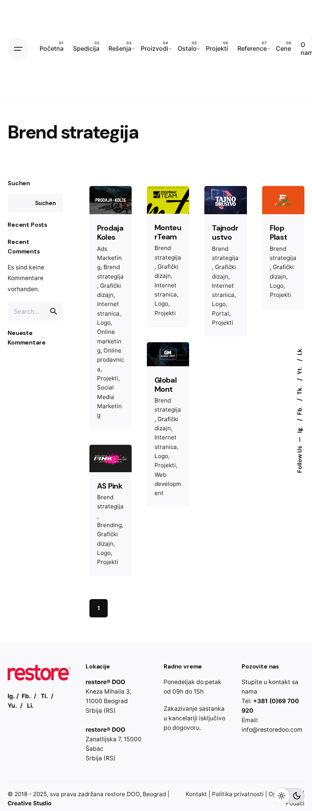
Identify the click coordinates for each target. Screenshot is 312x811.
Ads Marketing (109, 258)
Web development (167, 484)
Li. (30, 705)
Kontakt (196, 794)
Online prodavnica (110, 360)
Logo (104, 322)
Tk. (300, 390)
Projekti (107, 378)
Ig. (300, 429)
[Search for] (35, 311)
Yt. (300, 370)
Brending (109, 525)
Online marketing (109, 341)
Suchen (19, 183)
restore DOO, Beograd (135, 794)
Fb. (300, 410)
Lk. (300, 351)
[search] (54, 311)
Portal (220, 313)
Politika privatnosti (238, 794)
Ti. (44, 696)
